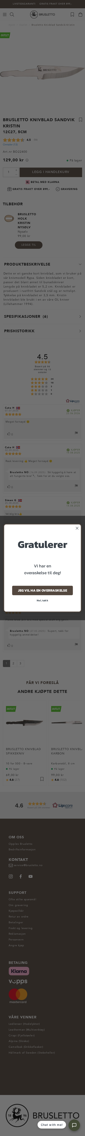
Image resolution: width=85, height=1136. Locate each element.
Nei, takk (42, 600)
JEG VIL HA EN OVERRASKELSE (42, 590)
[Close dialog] (77, 528)
